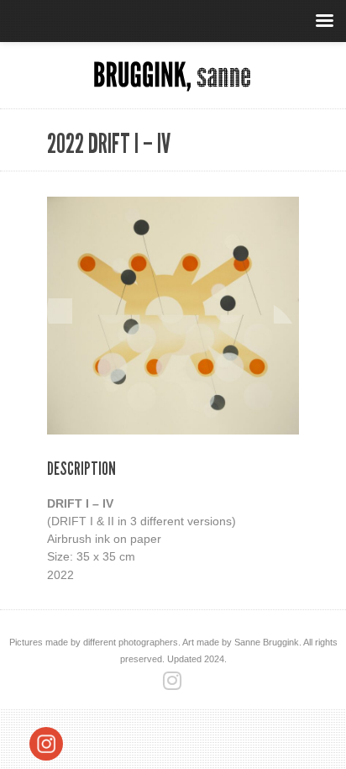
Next (286, 311)
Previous (59, 311)
